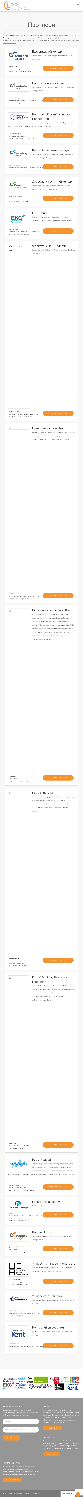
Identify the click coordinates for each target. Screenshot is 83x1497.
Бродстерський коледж (48, 83)
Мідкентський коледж (47, 1202)
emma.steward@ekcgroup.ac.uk (21, 71)
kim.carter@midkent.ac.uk (19, 1220)
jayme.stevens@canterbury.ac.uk (22, 138)
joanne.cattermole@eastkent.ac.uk (23, 1252)
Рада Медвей (41, 1160)
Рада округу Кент (44, 793)
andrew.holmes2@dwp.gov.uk (20, 599)
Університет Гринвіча (47, 1296)
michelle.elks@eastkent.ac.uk (20, 416)
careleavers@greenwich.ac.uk (21, 1316)
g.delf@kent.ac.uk (16, 1148)
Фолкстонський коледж (49, 246)
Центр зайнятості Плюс (48, 428)
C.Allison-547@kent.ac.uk (19, 1349)
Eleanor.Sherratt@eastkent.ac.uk (22, 201)
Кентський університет (48, 1327)
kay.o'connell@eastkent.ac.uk (21, 170)
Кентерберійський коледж (50, 150)
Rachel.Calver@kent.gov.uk (19, 966)
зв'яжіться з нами (9, 43)
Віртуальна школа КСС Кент (52, 610)
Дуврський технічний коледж (52, 182)
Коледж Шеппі (42, 1232)
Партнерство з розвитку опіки (15, 1493)
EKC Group (39, 213)
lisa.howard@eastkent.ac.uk (20, 103)
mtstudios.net (35, 1493)
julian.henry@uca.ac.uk (18, 1284)
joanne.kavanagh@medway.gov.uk (22, 1190)
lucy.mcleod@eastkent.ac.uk (20, 234)
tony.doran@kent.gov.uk (19, 781)
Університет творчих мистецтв (53, 1264)
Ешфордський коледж (47, 52)
